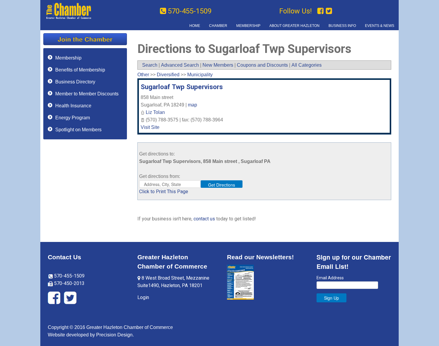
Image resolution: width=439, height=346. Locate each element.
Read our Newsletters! (260, 257)
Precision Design (114, 334)
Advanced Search (180, 65)
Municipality (200, 74)
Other (143, 74)
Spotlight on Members (78, 129)
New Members (217, 65)
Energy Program (72, 117)
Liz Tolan (155, 112)
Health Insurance (73, 105)
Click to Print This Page (163, 191)
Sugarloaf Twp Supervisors (182, 87)
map (192, 104)
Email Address (330, 277)
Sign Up (331, 298)
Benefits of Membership (80, 69)
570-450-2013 (69, 283)
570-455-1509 (189, 11)
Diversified (168, 74)
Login (143, 297)
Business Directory (75, 81)
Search (149, 65)
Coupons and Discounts (262, 65)
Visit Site (150, 127)
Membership (68, 57)
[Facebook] (321, 11)
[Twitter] (329, 11)
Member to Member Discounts (87, 93)
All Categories (306, 65)
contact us (204, 219)
